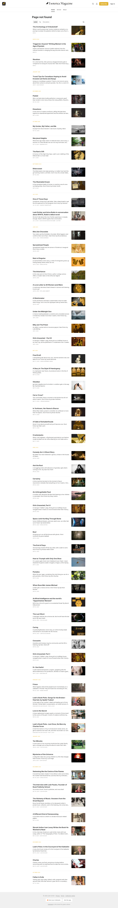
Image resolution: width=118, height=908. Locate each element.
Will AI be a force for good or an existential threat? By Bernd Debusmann (51, 604)
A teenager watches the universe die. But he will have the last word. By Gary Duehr (51, 617)
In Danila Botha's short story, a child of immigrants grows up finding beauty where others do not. (51, 261)
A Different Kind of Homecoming (45, 814)
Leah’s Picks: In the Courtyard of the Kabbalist (51, 847)
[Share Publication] (96, 3)
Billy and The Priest (40, 325)
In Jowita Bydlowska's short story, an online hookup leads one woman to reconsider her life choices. (50, 630)
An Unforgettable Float (42, 492)
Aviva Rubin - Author (54, 220)
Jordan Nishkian (44, 401)
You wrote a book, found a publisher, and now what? (48, 789)
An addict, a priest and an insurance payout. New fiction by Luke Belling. (50, 328)
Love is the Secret (40, 711)
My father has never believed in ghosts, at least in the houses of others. (51, 455)
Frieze (35, 684)
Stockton (36, 59)
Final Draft (37, 355)
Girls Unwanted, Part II (41, 505)
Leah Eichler (40, 85)
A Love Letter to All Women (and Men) (48, 285)
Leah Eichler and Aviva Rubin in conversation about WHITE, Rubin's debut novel (50, 213)
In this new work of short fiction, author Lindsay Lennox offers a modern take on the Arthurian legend (49, 275)
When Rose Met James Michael (45, 585)
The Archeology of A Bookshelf (45, 27)
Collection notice (70, 896)
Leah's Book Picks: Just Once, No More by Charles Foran (49, 725)
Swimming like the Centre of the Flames (48, 771)
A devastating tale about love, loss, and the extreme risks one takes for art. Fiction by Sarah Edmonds (51, 358)
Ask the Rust (38, 465)
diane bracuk (43, 673)
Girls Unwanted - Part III (42, 338)
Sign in (112, 4)
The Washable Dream (41, 182)
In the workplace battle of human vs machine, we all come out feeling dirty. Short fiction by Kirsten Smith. (50, 185)
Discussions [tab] (46, 22)
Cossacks (37, 641)
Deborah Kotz (43, 144)
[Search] (93, 3)
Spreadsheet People (41, 245)
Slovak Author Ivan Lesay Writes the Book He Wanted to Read (50, 828)
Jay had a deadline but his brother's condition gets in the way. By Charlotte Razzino (51, 385)
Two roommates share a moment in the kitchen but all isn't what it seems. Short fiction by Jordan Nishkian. (50, 398)
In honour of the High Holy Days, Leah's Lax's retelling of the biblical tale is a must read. (51, 155)
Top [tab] (40, 22)
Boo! (34, 532)
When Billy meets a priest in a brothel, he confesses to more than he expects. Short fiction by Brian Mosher (50, 411)
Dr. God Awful (38, 667)
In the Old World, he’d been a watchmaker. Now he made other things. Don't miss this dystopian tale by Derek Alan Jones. (50, 301)
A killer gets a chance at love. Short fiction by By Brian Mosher (49, 588)
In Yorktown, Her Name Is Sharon (46, 408)
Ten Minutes (38, 741)
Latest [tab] (35, 22)
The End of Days (39, 545)
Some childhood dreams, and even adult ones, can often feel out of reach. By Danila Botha (51, 522)
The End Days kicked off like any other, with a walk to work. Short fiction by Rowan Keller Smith (50, 548)
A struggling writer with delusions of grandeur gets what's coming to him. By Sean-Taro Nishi (50, 468)
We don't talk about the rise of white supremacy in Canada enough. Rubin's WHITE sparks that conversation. (50, 218)
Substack (50, 904)
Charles (36, 860)
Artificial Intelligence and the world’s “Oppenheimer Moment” (47, 600)
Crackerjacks (38, 435)
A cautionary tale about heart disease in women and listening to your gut (51, 288)
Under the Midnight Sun (42, 312)
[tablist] (41, 22)
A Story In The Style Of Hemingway (46, 369)
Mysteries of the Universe (43, 754)
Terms (62, 896)
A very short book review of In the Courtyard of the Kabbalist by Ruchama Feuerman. (51, 850)
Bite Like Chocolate (40, 232)
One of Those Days (40, 199)
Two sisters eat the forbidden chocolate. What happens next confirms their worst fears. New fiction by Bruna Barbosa (50, 235)
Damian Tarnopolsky (45, 205)
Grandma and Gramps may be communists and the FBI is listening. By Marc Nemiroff (50, 644)
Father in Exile (38, 877)
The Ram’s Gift (38, 152)
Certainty (36, 479)
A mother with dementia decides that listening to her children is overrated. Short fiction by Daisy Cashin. (51, 495)
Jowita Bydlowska (45, 633)
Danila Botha (43, 264)
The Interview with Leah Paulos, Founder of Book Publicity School (50, 786)
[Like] (34, 293)
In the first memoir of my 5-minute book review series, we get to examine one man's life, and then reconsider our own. (51, 729)
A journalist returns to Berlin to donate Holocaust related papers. (50, 817)
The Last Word (38, 614)
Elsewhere (37, 109)
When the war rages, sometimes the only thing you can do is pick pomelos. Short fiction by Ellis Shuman (51, 575)
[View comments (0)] (46, 35)
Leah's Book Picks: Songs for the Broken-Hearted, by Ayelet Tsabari (49, 699)
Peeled (35, 96)
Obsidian (36, 382)
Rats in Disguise (39, 258)
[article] (59, 31)
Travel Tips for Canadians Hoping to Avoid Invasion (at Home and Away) (49, 78)
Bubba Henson (44, 690)
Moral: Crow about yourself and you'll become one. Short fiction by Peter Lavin (50, 425)
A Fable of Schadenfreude (43, 422)
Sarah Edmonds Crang (46, 361)
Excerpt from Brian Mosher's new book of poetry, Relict (49, 128)
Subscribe (104, 4)
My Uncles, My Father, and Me (44, 126)
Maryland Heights (40, 138)
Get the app (67, 900)
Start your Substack (54, 900)
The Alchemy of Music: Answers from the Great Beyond (49, 800)
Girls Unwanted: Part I (41, 654)
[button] (53, 10)
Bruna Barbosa (44, 237)
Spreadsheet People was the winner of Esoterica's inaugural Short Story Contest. (50, 248)
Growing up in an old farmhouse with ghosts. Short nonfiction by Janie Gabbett (48, 535)
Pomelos (36, 572)
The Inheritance (39, 272)
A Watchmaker (38, 298)
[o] (78, 216)
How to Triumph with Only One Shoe (47, 559)
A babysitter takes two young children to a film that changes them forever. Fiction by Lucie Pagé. (51, 757)
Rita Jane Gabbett (45, 291)
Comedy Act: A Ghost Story (43, 452)
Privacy (58, 896)
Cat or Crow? (38, 395)
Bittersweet (37, 169)
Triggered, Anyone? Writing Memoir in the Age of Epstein (49, 45)
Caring (35, 627)
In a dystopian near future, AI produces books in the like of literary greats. (50, 371)
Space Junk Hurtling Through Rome (47, 519)
